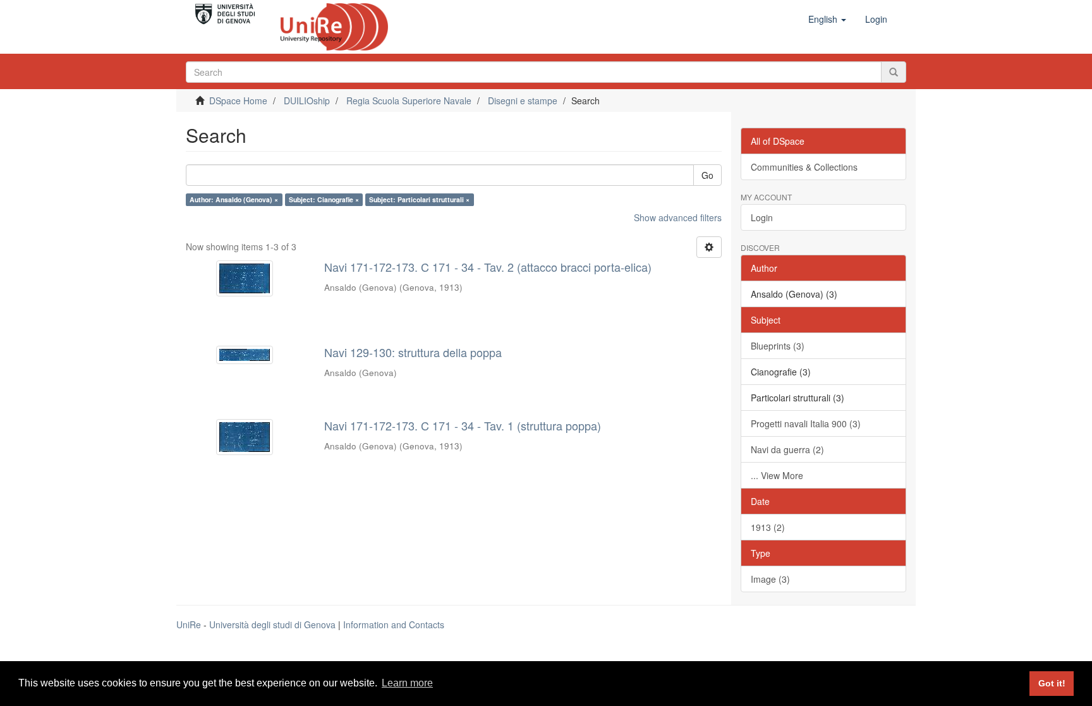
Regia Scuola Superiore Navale (408, 100)
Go (707, 175)
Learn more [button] (407, 683)
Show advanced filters (678, 217)
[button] (827, 19)
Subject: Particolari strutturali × (419, 199)
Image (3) (770, 579)
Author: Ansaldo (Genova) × (234, 199)
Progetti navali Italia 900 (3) (806, 423)
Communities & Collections (804, 167)
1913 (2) (768, 527)
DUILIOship (307, 100)
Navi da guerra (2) (787, 449)
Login (762, 217)
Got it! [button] (1051, 683)
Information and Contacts (393, 624)
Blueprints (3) (777, 345)
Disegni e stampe (522, 100)
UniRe (188, 624)
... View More (777, 475)
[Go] (893, 72)
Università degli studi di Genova (272, 624)
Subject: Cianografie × (324, 199)
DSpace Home (238, 100)
